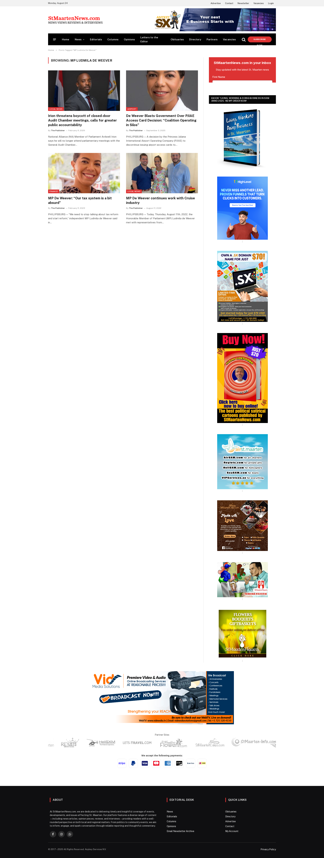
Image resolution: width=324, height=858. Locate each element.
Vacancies (258, 3)
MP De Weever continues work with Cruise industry (160, 200)
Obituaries (177, 39)
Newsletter (243, 3)
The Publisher (58, 130)
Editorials (96, 39)
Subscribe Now (259, 40)
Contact (229, 3)
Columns (112, 39)
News (78, 39)
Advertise (216, 3)
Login (271, 3)
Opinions (129, 39)
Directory (195, 39)
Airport (131, 109)
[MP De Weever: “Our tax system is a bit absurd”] (84, 173)
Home (65, 39)
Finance (53, 191)
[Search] (243, 39)
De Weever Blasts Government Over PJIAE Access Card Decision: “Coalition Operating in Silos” (161, 120)
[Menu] (54, 39)
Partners (212, 39)
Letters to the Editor (149, 39)
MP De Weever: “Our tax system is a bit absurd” (80, 200)
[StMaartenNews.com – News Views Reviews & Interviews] (75, 20)
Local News (55, 109)
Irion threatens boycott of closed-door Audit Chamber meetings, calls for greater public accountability (82, 120)
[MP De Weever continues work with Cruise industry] (162, 173)
